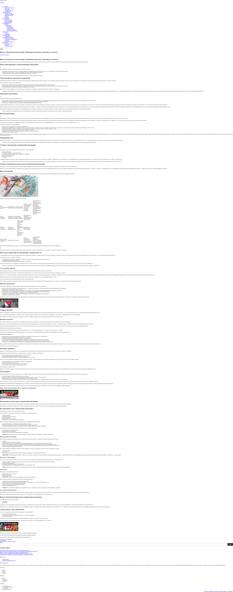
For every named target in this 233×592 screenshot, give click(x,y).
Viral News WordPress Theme (220, 591)
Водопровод (9, 26)
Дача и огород (6, 12)
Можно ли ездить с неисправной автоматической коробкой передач (14, 552)
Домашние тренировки (9, 38)
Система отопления (11, 29)
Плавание (7, 40)
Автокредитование (9, 46)
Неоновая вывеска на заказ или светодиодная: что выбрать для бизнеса (14, 550)
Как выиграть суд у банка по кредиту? (8, 541)
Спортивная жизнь (7, 37)
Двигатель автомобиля (9, 7)
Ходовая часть (8, 11)
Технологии (5, 18)
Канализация (10, 27)
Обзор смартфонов (9, 22)
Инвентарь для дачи (9, 15)
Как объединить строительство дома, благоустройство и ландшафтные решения (16, 554)
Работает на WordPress (209, 591)
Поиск (1, 542)
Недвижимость (6, 23)
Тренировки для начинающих (11, 39)
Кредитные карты (8, 43)
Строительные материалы (12, 30)
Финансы (5, 42)
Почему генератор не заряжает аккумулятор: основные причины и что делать (16, 553)
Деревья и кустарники (9, 14)
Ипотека (6, 24)
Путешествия (6, 35)
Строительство (8, 25)
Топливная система (9, 10)
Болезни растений (8, 13)
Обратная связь (5, 559)
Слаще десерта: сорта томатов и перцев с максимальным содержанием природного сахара (18, 551)
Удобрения (7, 17)
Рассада (6, 16)
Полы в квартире (10, 28)
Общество (5, 31)
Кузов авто (7, 8)
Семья (6, 32)
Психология (7, 34)
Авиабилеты (7, 36)
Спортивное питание (9, 41)
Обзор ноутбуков (8, 19)
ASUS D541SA (3, 540)
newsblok (2, 2)
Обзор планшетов (8, 20)
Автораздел (5, 6)
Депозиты (7, 44)
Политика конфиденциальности (9, 560)
